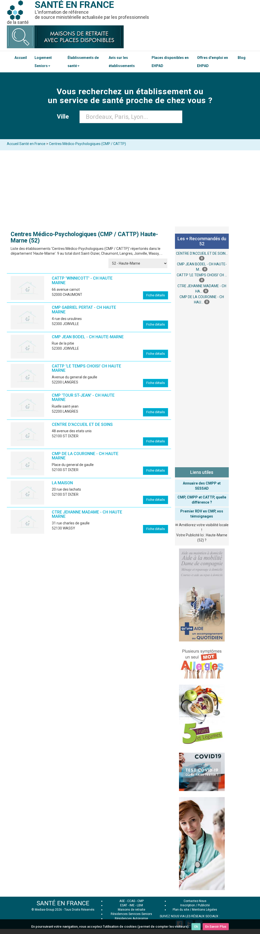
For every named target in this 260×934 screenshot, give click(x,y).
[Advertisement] (130, 188)
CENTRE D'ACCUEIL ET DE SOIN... (202, 253)
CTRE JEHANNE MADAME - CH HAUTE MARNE (87, 514)
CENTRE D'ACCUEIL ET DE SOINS (82, 424)
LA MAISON (62, 482)
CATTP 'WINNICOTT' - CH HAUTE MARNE (82, 280)
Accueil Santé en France (26, 144)
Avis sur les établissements (122, 62)
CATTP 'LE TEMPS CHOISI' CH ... (202, 275)
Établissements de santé (83, 62)
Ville (64, 116)
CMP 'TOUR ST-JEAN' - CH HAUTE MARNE (83, 397)
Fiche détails (155, 295)
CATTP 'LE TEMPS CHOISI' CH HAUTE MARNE (86, 368)
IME (132, 905)
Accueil (20, 58)
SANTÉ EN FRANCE (63, 903)
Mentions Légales (204, 909)
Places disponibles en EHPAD (170, 62)
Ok (196, 926)
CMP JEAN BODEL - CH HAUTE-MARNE (88, 336)
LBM (140, 905)
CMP (140, 901)
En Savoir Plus (215, 926)
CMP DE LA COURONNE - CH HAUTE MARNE (85, 456)
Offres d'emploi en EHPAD (212, 62)
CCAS (131, 901)
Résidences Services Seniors (131, 914)
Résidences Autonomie (131, 918)
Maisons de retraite (131, 909)
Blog (242, 58)
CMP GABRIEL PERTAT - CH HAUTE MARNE (84, 309)
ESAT (123, 905)
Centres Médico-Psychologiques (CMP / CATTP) (87, 144)
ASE (122, 901)
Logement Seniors (43, 62)
